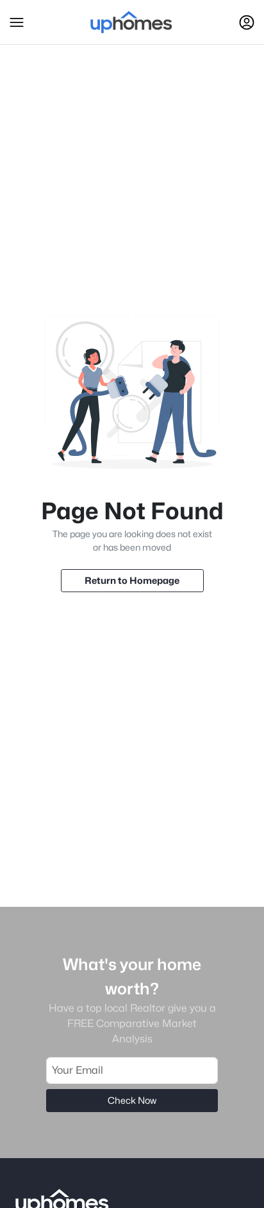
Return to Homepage (132, 580)
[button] (16, 22)
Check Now (132, 1100)
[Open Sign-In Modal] (247, 22)
